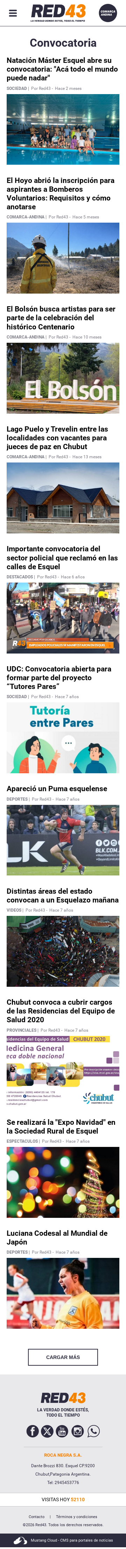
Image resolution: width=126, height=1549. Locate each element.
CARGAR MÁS (63, 1357)
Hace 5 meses (85, 217)
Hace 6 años (73, 577)
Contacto (36, 1517)
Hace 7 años (67, 697)
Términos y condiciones (76, 1517)
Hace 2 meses (68, 88)
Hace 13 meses (87, 457)
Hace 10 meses (87, 337)
